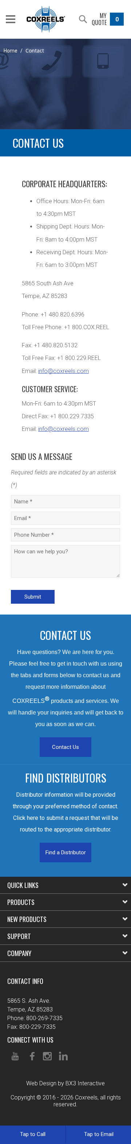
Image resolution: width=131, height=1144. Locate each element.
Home (10, 51)
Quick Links (23, 885)
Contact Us (65, 747)
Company (19, 953)
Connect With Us (30, 1039)
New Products (27, 919)
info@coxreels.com (63, 371)
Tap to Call (32, 1134)
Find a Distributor (65, 852)
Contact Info (25, 981)
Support (19, 936)
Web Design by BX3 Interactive (65, 1083)
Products (21, 902)
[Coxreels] (46, 19)
